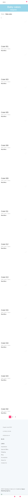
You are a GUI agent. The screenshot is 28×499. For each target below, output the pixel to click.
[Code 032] (14, 394)
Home (2, 14)
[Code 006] (14, 131)
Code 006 (4, 145)
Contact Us (4, 463)
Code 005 (4, 112)
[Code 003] (14, 65)
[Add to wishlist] (25, 21)
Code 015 (4, 310)
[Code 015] (14, 295)
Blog (2, 454)
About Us (3, 460)
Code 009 (4, 178)
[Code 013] (14, 262)
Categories (13, 10)
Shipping (3, 452)
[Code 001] (14, 32)
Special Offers (4, 449)
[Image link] (9, 422)
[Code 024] (14, 361)
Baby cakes (4, 48)
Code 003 (4, 79)
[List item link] (14, 431)
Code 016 (4, 343)
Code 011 (4, 211)
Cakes (8, 48)
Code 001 (4, 46)
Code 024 (4, 376)
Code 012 (4, 244)
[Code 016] (14, 328)
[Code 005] (14, 98)
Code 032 (4, 409)
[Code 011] (14, 197)
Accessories (4, 457)
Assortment (4, 446)
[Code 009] (14, 164)
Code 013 (4, 277)
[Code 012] (14, 230)
